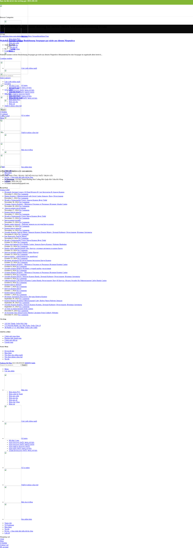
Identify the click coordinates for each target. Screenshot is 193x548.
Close (2, 539)
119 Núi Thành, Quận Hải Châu (15, 323)
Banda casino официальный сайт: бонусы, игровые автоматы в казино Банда (33, 248)
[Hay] (11, 130)
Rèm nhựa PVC (14, 39)
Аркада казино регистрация (15, 208)
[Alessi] (11, 165)
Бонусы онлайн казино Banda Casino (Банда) (21, 252)
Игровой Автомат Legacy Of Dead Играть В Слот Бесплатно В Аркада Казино (34, 192)
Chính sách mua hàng (12, 336)
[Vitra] (11, 72)
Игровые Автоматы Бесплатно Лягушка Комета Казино (25, 297)
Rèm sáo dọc (13, 398)
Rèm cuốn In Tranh (16, 394)
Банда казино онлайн (12, 220)
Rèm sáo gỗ (13, 400)
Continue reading (6, 58)
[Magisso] (11, 83)
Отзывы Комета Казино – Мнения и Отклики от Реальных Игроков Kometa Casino (35, 264)
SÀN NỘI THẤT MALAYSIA (20, 448)
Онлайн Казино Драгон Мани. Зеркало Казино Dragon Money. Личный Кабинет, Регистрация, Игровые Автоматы (48, 232)
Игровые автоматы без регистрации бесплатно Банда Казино (27, 260)
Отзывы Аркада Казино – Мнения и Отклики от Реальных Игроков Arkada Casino (35, 204)
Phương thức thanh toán (12, 338)
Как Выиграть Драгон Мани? (15, 236)
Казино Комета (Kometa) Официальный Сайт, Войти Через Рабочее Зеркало (33, 301)
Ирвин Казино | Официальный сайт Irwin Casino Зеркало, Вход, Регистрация (33, 196)
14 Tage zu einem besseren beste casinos (18, 309)
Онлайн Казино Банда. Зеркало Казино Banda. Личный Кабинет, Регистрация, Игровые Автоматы (42, 276)
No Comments (23, 194)
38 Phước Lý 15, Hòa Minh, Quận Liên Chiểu (20, 327)
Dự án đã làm (9, 351)
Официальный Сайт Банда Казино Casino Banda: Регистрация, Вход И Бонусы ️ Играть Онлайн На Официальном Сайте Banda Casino (55, 280)
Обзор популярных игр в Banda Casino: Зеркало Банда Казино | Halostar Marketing (35, 244)
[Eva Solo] (11, 153)
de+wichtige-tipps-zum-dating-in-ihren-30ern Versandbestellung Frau (24, 36)
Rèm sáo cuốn (14, 43)
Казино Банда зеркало (12, 212)
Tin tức (6, 359)
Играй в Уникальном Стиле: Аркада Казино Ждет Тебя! (25, 200)
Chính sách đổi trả (10, 340)
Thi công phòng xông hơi (13, 357)
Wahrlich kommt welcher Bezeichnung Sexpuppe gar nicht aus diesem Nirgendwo (37, 40)
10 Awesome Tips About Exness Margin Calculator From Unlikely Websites (31, 313)
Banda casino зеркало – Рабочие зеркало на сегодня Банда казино (29, 224)
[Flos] (11, 141)
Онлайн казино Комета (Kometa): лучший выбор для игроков (27, 268)
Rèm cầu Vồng (14, 402)
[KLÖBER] (11, 107)
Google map (8, 342)
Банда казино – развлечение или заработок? (21, 256)
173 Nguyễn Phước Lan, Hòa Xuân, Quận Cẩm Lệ (22, 325)
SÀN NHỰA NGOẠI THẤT (19, 446)
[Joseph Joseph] (11, 118)
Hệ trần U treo (14, 440)
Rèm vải (12, 404)
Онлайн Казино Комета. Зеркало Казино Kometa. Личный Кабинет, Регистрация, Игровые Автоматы (43, 305)
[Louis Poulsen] (11, 95)
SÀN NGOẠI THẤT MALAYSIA (21, 90)
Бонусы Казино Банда (12, 289)
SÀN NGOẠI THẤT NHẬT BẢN (21, 92)
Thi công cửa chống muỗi (13, 355)
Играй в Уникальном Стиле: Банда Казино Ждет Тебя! (25, 216)
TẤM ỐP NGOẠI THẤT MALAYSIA (23, 98)
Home (2, 32)
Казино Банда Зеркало (12, 285)
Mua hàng (8, 353)
